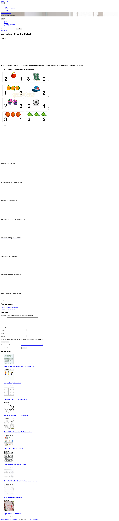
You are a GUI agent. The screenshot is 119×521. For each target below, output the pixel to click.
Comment (4, 327)
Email (3, 333)
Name (3, 330)
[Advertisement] (49, 50)
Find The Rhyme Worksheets (13, 448)
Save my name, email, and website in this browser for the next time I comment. (23, 339)
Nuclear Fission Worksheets (8, 309)
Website (3, 336)
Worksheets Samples (6, 13)
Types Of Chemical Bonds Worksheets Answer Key (21, 481)
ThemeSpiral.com (34, 519)
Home (5, 5)
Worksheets (4, 30)
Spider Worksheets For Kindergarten (16, 415)
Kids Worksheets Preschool (13, 497)
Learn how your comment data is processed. (32, 345)
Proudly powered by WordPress (9, 519)
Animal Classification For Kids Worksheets (18, 432)
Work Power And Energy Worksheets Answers (19, 366)
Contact (6, 7)
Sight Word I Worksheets (12, 514)
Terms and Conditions (9, 8)
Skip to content (4, 1)
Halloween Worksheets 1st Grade (15, 464)
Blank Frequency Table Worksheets (15, 399)
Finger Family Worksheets (12, 383)
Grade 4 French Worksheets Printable (10, 307)
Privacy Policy (7, 10)
